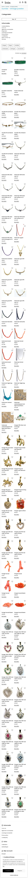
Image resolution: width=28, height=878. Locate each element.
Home (3, 6)
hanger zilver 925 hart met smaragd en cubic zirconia (7, 678)
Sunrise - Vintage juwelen (12, 6)
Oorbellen (17, 45)
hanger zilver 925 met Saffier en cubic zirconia (7, 766)
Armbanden (5, 48)
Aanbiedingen (5, 847)
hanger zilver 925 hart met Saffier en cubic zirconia (20, 656)
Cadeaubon (4, 844)
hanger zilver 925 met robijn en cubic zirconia (7, 743)
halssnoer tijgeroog (7, 383)
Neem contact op (6, 37)
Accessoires (20, 48)
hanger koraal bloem (19, 593)
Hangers (4, 45)
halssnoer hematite (7, 321)
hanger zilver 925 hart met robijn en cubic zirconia (20, 633)
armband (4, 69)
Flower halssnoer (18, 90)
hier (3, 866)
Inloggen (4, 854)
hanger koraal (5, 573)
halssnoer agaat (18, 237)
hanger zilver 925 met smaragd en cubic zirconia (20, 811)
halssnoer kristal (18, 362)
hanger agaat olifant (20, 510)
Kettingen (13, 48)
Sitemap (4, 39)
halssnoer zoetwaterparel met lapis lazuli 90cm (19, 404)
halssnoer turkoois (7, 402)
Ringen (10, 45)
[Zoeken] (25, 2)
